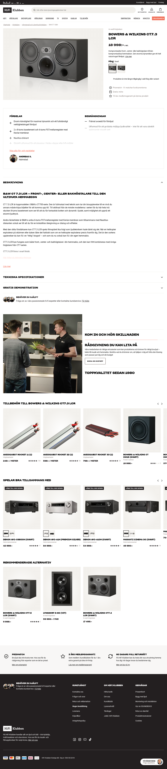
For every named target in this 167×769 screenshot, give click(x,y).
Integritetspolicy (78, 721)
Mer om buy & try (123, 665)
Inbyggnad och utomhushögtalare (34, 25)
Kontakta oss (77, 692)
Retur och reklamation (81, 701)
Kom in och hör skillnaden (112, 339)
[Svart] (112, 68)
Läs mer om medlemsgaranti (80, 665)
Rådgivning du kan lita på (111, 350)
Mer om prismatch (19, 665)
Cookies (138, 721)
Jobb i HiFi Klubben (112, 716)
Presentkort (140, 692)
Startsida (6, 25)
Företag (161, 2)
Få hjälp (85, 301)
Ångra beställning (79, 706)
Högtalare (16, 25)
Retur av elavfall (141, 711)
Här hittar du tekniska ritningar (17, 257)
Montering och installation (146, 701)
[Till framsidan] (13, 10)
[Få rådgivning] (160, 762)
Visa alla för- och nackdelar (22, 151)
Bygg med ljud (151, 2)
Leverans (76, 711)
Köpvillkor (76, 716)
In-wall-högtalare (115, 29)
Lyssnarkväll (109, 706)
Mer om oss (33, 740)
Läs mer (37, 2)
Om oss (107, 697)
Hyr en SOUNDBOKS (143, 706)
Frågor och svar (78, 697)
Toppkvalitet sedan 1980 (110, 360)
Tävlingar (107, 711)
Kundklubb (108, 701)
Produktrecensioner (143, 716)
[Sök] (34, 10)
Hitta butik (108, 692)
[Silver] (12, 533)
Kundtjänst (140, 2)
